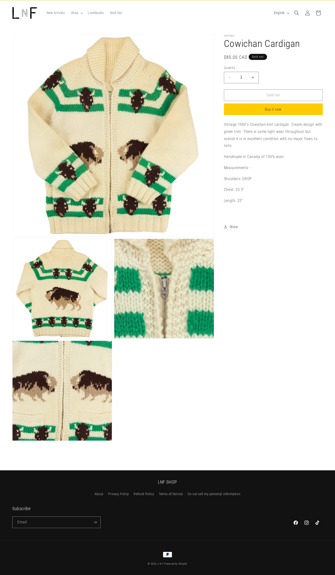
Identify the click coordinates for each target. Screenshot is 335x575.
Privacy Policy (118, 494)
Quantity (229, 68)
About (99, 494)
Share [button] (234, 227)
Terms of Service (171, 494)
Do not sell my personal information (214, 494)
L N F (161, 563)
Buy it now (273, 109)
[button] (76, 13)
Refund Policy (144, 494)
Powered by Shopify (175, 563)
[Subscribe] (95, 522)
